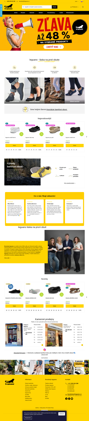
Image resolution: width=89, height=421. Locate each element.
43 (40, 310)
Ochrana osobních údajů (31, 387)
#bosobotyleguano (19, 353)
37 (8, 149)
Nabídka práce (28, 398)
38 (11, 149)
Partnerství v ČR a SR (50, 387)
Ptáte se (47, 392)
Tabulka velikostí (49, 383)
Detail (14, 145)
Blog (46, 396)
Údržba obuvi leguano (50, 389)
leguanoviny (28, 392)
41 (36, 310)
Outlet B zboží (28, 400)
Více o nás (6, 257)
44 (76, 149)
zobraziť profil (44, 354)
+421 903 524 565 (68, 330)
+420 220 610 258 (28, 333)
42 (38, 310)
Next (86, 136)
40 (16, 149)
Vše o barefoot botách (69, 183)
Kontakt (47, 398)
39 (13, 149)
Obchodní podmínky (29, 389)
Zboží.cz (37, 407)
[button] (6, 35)
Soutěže (27, 394)
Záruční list (27, 390)
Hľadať (54, 6)
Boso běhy (27, 396)
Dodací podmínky (29, 383)
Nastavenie (28, 417)
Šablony (47, 390)
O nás (46, 394)
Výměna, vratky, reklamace (31, 385)
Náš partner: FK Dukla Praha (47, 407)
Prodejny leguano (49, 385)
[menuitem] (15, 13)
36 (6, 149)
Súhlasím (61, 413)
